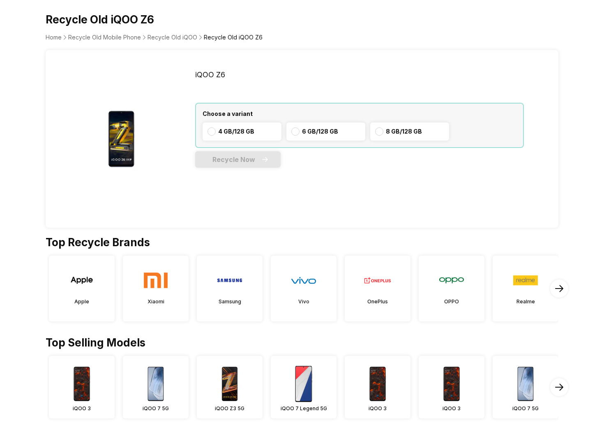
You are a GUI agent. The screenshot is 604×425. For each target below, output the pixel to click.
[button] (238, 159)
